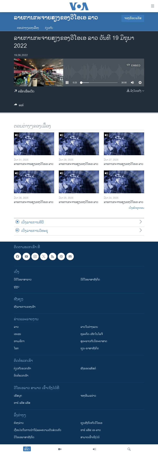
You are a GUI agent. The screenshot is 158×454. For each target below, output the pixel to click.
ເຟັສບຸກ (18, 396)
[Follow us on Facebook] (17, 256)
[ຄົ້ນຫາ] (129, 449)
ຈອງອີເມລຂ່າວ (88, 396)
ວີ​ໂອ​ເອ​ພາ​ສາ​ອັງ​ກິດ (24, 437)
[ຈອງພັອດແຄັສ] (70, 256)
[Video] (60, 449)
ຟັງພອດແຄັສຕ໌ (88, 368)
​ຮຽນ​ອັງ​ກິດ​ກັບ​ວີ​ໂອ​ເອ (91, 423)
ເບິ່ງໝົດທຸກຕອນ (136, 208)
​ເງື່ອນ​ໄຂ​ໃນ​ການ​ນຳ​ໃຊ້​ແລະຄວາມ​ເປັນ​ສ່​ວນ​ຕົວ (37, 430)
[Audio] (94, 449)
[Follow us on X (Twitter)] (43, 256)
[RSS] (52, 256)
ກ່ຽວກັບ (49, 28)
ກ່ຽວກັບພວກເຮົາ (22, 368)
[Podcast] (61, 256)
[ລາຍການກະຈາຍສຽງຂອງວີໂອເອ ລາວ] (34, 143)
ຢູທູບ (16, 287)
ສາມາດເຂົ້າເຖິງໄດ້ (90, 437)
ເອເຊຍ (17, 334)
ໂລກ (16, 348)
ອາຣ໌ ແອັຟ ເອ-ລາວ (91, 430)
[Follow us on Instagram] (35, 256)
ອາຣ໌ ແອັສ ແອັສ (22, 403)
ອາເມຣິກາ (19, 341)
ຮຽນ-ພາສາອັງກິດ (90, 348)
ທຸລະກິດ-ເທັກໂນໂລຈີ (92, 334)
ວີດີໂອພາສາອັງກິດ (90, 280)
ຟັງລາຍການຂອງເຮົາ (24, 307)
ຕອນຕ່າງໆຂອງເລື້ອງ (28, 28)
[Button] (19, 105)
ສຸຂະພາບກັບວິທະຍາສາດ (94, 341)
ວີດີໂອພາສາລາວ (23, 280)
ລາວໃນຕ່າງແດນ (89, 327)
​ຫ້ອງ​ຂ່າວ (19, 423)
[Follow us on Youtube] (26, 256)
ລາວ (16, 327)
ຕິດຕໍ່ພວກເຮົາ (21, 376)
